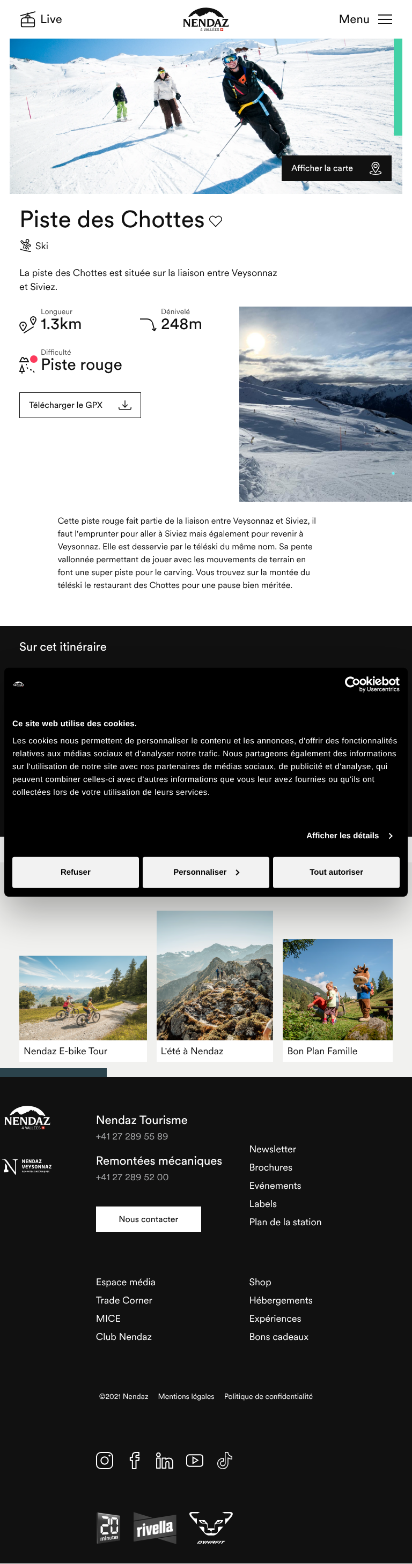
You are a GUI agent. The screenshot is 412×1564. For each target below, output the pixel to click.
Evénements (275, 1185)
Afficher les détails (342, 835)
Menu (354, 19)
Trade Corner (124, 1300)
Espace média (126, 1282)
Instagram (104, 1460)
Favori (215, 221)
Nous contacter (148, 1219)
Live (51, 19)
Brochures (270, 1167)
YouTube (194, 1460)
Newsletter (272, 1149)
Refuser (76, 871)
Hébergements (280, 1300)
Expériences (275, 1318)
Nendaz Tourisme (27, 1117)
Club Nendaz (124, 1336)
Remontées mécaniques (159, 1160)
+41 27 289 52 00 (132, 1177)
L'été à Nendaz (192, 1051)
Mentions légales (186, 1396)
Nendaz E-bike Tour (65, 1051)
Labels (263, 1203)
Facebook (134, 1460)
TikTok (224, 1460)
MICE (108, 1318)
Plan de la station (285, 1222)
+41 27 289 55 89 (132, 1136)
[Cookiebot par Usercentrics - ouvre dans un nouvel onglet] (353, 684)
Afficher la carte (322, 168)
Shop (260, 1282)
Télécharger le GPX (65, 405)
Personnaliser (199, 871)
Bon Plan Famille (322, 1051)
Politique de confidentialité (268, 1396)
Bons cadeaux (278, 1336)
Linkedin (164, 1460)
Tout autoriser (336, 871)
